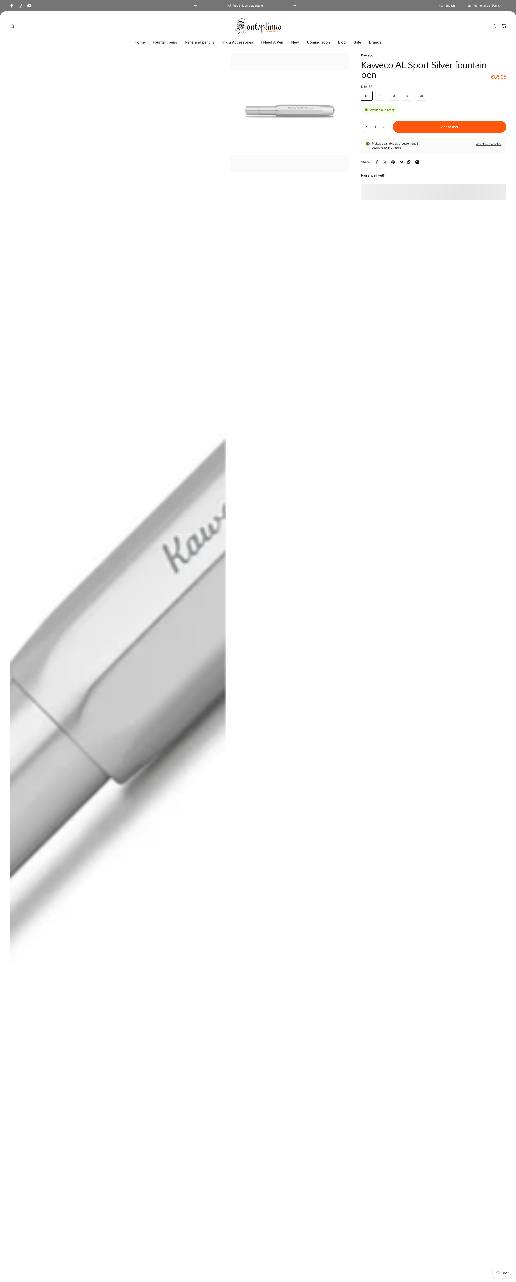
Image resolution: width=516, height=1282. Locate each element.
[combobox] (449, 5)
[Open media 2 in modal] (289, 112)
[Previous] (195, 5)
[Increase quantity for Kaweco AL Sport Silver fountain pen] (384, 127)
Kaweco (367, 55)
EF (366, 95)
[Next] (294, 5)
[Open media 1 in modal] (118, 667)
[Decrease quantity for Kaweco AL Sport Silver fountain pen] (365, 127)
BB (421, 95)
